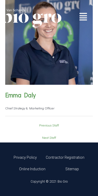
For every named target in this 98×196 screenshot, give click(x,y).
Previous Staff (49, 125)
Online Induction (32, 169)
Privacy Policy (25, 157)
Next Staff (49, 137)
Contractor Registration (65, 157)
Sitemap (72, 169)
